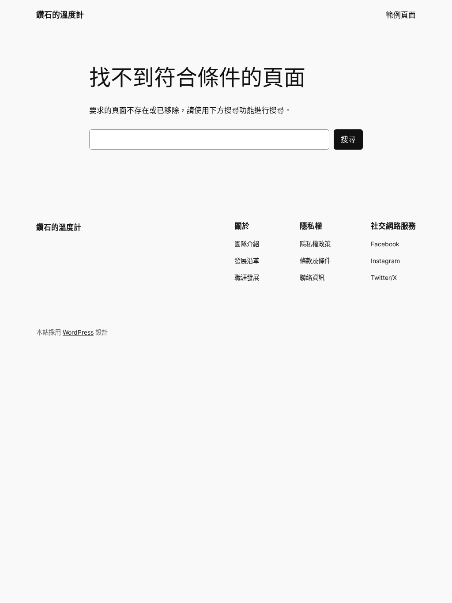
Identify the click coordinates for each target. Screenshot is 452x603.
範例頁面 (401, 15)
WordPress (78, 332)
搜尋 (348, 139)
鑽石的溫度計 (60, 14)
